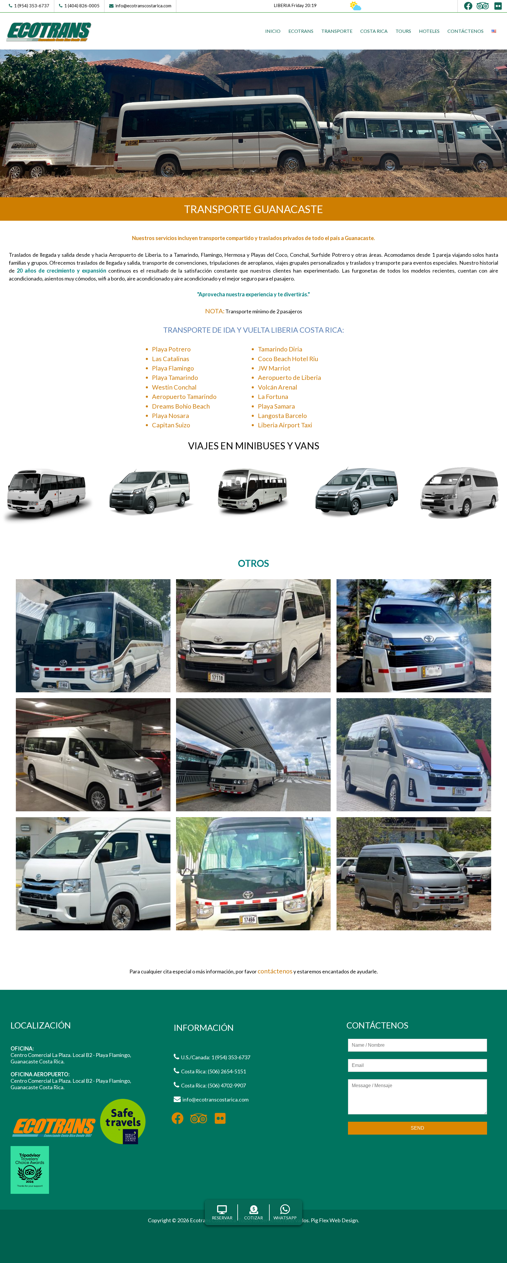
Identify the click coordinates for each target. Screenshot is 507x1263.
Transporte (336, 31)
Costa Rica (374, 31)
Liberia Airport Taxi (285, 425)
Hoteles (429, 31)
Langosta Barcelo (282, 415)
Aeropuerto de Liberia (289, 377)
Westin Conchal (174, 387)
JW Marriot (274, 368)
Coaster (47, 525)
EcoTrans (300, 31)
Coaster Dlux (254, 525)
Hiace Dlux (356, 525)
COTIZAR (253, 1217)
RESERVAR (222, 1217)
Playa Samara (276, 406)
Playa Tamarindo (175, 377)
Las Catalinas (170, 359)
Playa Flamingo (173, 368)
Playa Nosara (170, 415)
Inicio (272, 31)
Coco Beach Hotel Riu (288, 359)
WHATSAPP (285, 1217)
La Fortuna (273, 396)
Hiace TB (150, 525)
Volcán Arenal (277, 387)
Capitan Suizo (171, 425)
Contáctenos (465, 31)
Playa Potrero (171, 349)
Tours (403, 31)
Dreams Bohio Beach (181, 406)
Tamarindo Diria (280, 349)
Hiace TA (459, 525)
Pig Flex (320, 1220)
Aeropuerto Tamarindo (184, 396)
